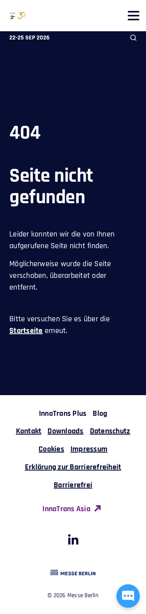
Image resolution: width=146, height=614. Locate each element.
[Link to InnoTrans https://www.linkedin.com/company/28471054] (73, 542)
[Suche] (133, 38)
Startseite (26, 331)
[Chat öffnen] (128, 596)
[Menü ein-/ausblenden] (133, 15)
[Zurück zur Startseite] (13, 15)
